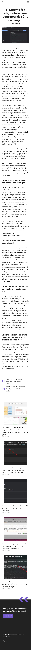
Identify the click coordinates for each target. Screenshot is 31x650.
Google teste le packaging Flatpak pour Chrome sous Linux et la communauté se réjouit (14, 546)
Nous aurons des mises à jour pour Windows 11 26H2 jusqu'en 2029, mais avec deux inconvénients (14, 470)
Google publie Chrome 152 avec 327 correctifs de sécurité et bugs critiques (15, 508)
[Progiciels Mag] (3, 1)
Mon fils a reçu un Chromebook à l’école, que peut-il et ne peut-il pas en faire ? (17, 389)
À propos (6, 641)
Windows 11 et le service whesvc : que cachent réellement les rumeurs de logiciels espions (15, 584)
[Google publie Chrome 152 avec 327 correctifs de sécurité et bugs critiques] (15, 502)
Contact (8, 616)
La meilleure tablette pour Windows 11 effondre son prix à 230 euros (17, 381)
